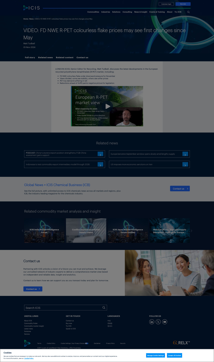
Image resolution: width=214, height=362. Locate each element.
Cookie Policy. (29, 358)
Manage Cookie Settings (155, 355)
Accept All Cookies (174, 355)
